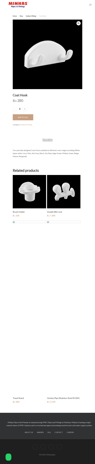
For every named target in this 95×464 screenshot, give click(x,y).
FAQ (49, 432)
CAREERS (70, 432)
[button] (8, 457)
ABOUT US (29, 432)
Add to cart (23, 117)
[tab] (47, 139)
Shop (21, 16)
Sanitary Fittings (31, 16)
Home (15, 16)
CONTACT (59, 432)
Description (48, 139)
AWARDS (40, 432)
